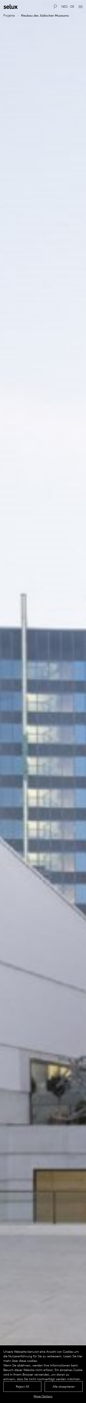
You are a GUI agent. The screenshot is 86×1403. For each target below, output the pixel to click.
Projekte (9, 15)
